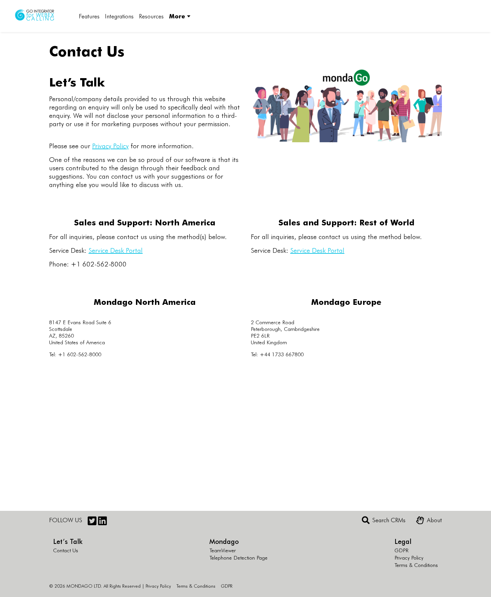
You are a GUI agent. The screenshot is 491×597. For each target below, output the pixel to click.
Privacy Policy (110, 145)
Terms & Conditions (416, 564)
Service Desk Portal (116, 249)
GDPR (401, 550)
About (434, 520)
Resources (151, 16)
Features (89, 16)
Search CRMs (388, 520)
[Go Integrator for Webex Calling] (38, 16)
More (177, 16)
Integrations (119, 16)
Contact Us (65, 550)
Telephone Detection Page (238, 557)
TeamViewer (222, 550)
